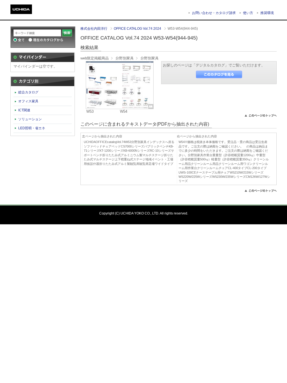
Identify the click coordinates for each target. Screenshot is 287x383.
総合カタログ (28, 92)
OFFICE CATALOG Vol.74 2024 (138, 29)
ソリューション (30, 119)
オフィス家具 (28, 101)
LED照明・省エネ (31, 128)
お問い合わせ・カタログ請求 (214, 13)
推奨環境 (267, 13)
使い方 (248, 13)
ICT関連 (24, 110)
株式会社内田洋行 (94, 29)
